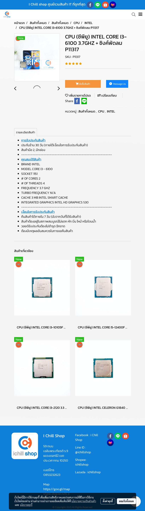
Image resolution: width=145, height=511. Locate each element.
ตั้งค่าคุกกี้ (108, 501)
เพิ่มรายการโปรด (79, 95)
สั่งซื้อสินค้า (84, 84)
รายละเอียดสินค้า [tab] (25, 132)
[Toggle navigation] (140, 14)
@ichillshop (83, 452)
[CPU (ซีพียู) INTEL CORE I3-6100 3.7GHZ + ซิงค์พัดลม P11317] (37, 57)
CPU (101, 111)
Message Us (119, 84)
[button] (132, 14)
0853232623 (51, 474)
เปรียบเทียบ (109, 95)
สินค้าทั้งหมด (87, 111)
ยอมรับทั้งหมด (126, 501)
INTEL (111, 111)
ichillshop (82, 464)
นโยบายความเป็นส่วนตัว (83, 501)
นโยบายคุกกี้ (26, 504)
